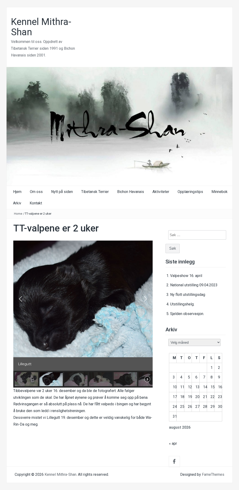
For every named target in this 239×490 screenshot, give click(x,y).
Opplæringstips (190, 191)
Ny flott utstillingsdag (187, 294)
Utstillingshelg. (182, 304)
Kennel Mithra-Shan (41, 27)
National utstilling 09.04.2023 (194, 285)
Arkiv (17, 203)
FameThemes (213, 474)
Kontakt (36, 203)
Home (18, 213)
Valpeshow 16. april (186, 275)
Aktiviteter (160, 191)
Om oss (36, 191)
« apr (173, 443)
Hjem (17, 191)
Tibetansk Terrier (95, 191)
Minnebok (219, 191)
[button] (20, 299)
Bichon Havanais (130, 191)
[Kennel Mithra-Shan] (119, 126)
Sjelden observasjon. (187, 314)
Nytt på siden (62, 191)
